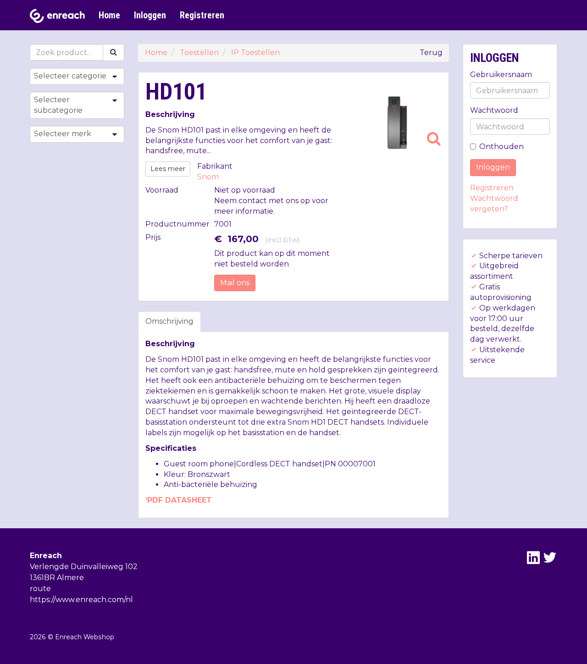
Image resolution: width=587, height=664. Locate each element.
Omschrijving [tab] (169, 321)
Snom (208, 176)
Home (109, 15)
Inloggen (150, 15)
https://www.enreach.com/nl (81, 599)
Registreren (202, 15)
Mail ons (234, 282)
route (40, 588)
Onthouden (501, 146)
